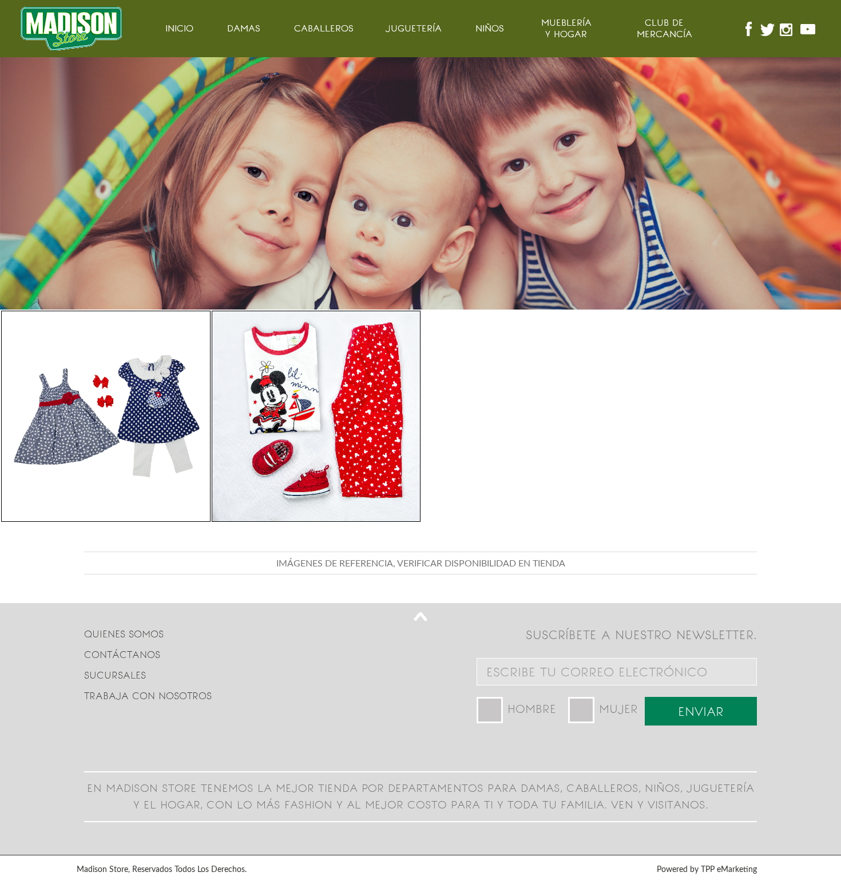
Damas (243, 28)
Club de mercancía (664, 28)
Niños (489, 28)
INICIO (179, 28)
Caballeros (324, 28)
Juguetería (414, 28)
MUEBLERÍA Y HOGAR (566, 28)
